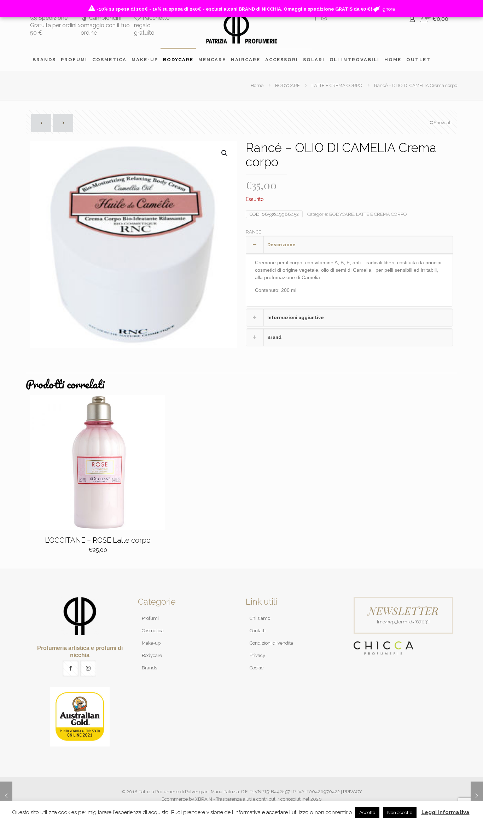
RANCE (253, 232)
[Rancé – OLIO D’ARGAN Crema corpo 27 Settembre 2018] (477, 796)
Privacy (257, 655)
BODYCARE (287, 85)
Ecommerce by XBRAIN (187, 799)
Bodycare (152, 655)
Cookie (256, 667)
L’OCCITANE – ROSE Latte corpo (98, 540)
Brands (149, 667)
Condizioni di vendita (271, 643)
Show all (442, 122)
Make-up (151, 643)
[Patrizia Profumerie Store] (241, 28)
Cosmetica (153, 630)
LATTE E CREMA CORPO (337, 85)
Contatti (258, 630)
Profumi (150, 618)
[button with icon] (70, 668)
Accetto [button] (367, 812)
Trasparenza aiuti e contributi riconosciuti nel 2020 (269, 799)
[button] (225, 153)
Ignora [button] (388, 9)
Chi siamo (260, 618)
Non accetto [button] (399, 812)
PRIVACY (352, 791)
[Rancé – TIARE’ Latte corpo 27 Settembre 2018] (6, 796)
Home (257, 85)
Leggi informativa (445, 812)
